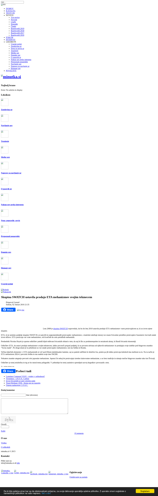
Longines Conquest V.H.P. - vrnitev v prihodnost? (25, 376)
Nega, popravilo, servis (10, 220)
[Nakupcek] (6, 292)
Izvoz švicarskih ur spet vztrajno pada (20, 381)
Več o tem (46, 493)
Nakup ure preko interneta (12, 205)
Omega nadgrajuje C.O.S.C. (17, 385)
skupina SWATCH (60, 329)
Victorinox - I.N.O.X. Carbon (17, 379)
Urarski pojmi (7, 284)
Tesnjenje (5, 141)
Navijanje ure (6, 125)
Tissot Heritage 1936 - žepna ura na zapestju (23, 383)
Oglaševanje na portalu (78, 477)
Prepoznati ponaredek (10, 236)
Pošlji (3, 431)
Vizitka (4, 443)
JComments (79, 433)
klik (18, 463)
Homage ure (6, 268)
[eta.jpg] (29, 318)
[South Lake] (11, 76)
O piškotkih (5, 447)
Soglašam (145, 491)
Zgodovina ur (6, 110)
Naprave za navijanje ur (11, 173)
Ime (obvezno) (32, 395)
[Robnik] (5, 290)
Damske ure (6, 252)
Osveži (3, 424)
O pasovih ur (6, 189)
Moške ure (5, 157)
